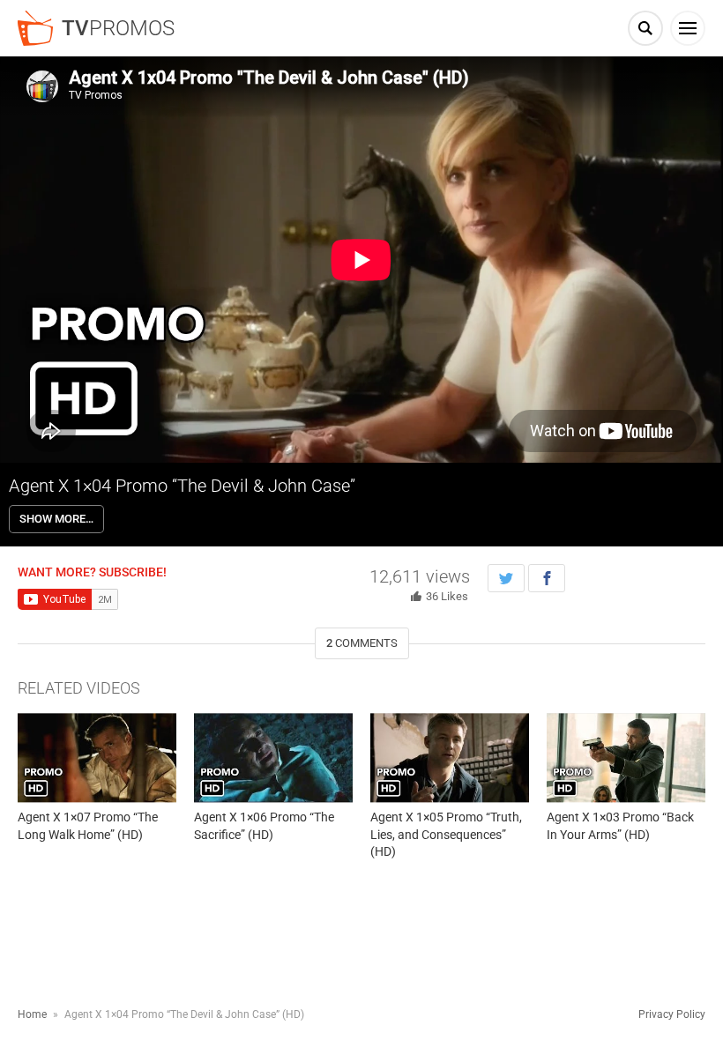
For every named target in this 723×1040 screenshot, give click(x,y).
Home (32, 1014)
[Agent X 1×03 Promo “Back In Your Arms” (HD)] (626, 757)
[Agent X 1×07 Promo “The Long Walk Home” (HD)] (97, 757)
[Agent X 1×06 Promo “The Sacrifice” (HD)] (273, 757)
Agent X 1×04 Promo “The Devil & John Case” (182, 485)
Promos (118, 28)
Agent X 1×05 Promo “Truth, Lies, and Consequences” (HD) (446, 834)
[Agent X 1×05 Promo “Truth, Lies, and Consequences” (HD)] (449, 757)
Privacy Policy (671, 1014)
